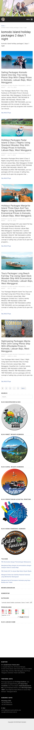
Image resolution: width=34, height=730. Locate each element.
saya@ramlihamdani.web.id (9, 712)
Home (3, 25)
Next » (23, 388)
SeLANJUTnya (6, 113)
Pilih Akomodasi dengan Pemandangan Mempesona (16, 562)
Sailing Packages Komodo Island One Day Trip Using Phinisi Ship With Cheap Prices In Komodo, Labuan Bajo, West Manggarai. (16, 77)
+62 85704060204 (6, 704)
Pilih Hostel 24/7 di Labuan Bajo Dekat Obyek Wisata (16, 571)
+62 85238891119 (6, 702)
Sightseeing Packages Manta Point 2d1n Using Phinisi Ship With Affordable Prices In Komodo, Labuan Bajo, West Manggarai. (15, 346)
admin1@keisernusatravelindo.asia (11, 710)
